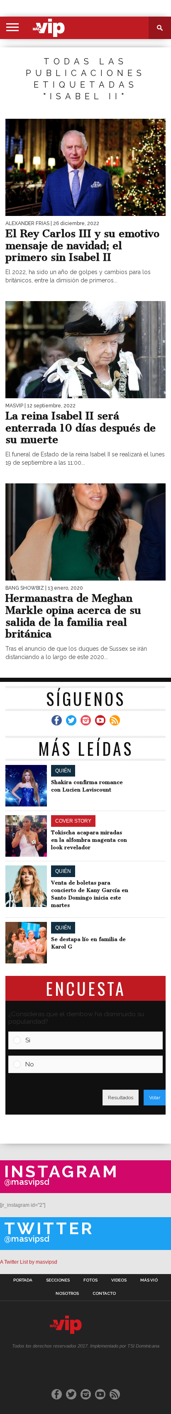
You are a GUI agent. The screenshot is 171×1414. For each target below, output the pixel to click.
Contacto (104, 1293)
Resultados (120, 1097)
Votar (154, 1097)
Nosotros (67, 1293)
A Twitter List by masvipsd (28, 1262)
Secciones (58, 1280)
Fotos (90, 1280)
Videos (119, 1280)
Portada (22, 1280)
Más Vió (149, 1280)
